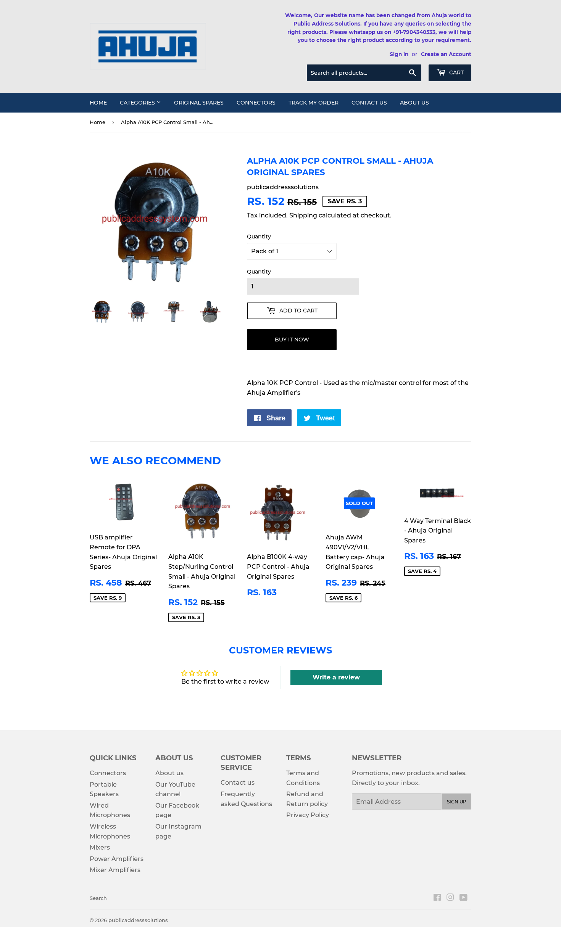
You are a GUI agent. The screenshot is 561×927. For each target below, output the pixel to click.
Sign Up (456, 802)
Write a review (336, 677)
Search (98, 898)
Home (98, 102)
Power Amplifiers (116, 859)
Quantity (259, 236)
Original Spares (199, 102)
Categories (138, 102)
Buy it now (292, 339)
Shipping (303, 215)
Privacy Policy (307, 815)
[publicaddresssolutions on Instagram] (450, 898)
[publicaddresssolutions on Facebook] (437, 898)
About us (414, 102)
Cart (456, 72)
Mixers (100, 847)
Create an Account (446, 54)
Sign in (399, 54)
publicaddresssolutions (138, 920)
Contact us (369, 102)
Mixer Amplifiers (115, 870)
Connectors (256, 102)
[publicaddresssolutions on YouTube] (463, 898)
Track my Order (314, 102)
